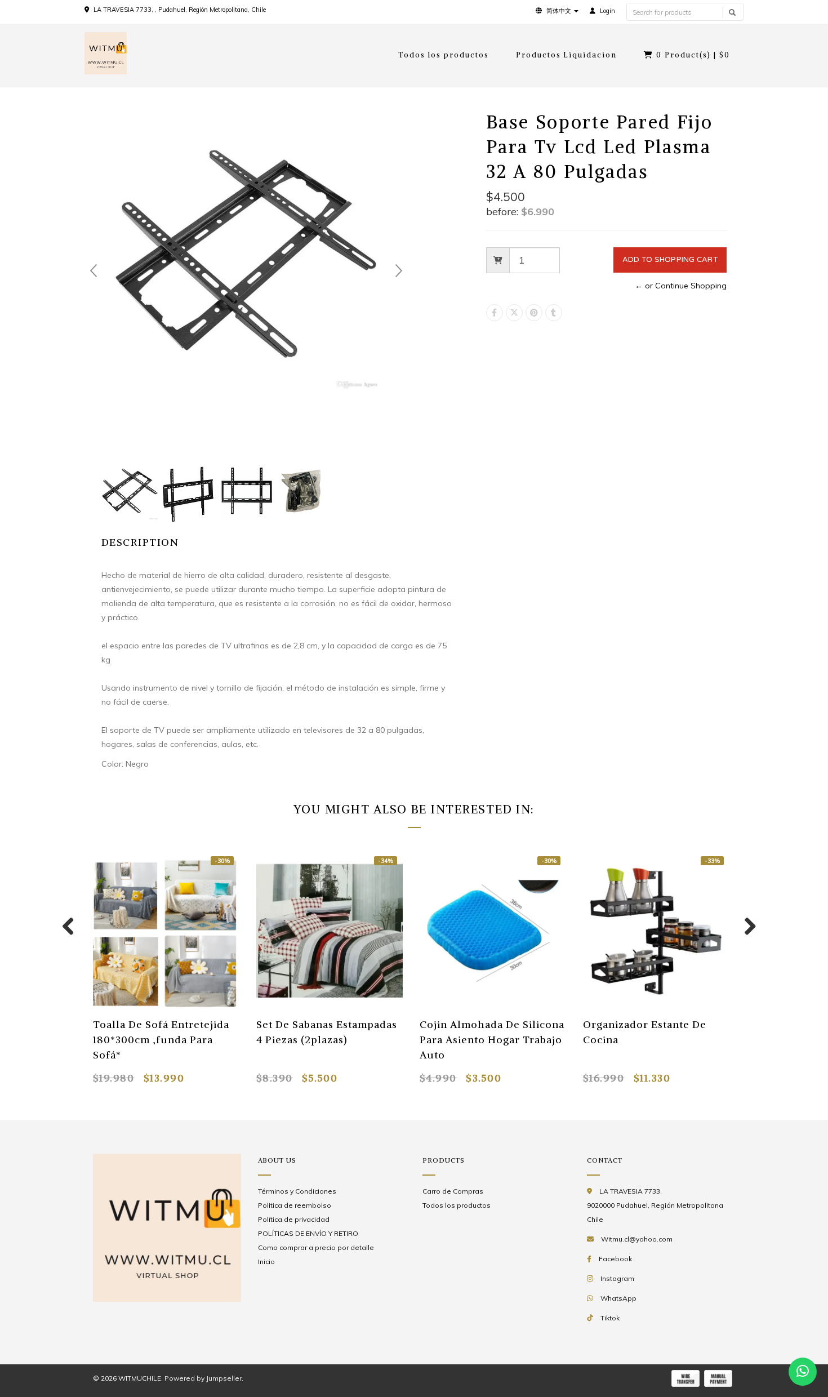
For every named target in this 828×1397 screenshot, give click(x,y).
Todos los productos (443, 55)
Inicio (266, 1261)
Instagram (617, 1278)
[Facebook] (494, 312)
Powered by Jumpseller (203, 1378)
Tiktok (610, 1318)
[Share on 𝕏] (514, 312)
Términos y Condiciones (297, 1191)
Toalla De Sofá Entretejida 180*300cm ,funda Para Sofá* (161, 1039)
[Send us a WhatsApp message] (803, 1372)
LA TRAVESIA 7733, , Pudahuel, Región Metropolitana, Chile (180, 10)
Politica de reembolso (294, 1205)
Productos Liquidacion (566, 55)
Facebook (615, 1258)
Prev (93, 271)
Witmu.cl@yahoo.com (637, 1239)
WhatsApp (618, 1298)
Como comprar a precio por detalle (316, 1247)
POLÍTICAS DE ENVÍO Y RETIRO (308, 1233)
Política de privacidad (294, 1219)
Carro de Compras (452, 1191)
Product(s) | (693, 55)
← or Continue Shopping (681, 286)
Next (399, 271)
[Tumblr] (553, 312)
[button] (557, 11)
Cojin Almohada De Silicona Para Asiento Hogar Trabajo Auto (492, 1039)
